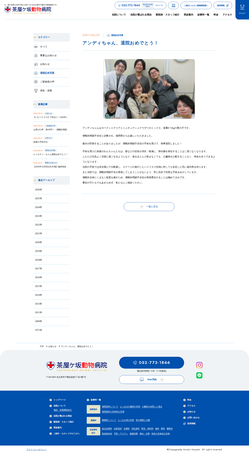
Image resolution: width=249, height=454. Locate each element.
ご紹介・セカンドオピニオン (67, 433)
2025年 (38, 198)
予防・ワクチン (121, 433)
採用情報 (191, 423)
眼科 (163, 428)
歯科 (157, 428)
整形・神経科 (147, 428)
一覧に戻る (152, 206)
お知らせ (191, 411)
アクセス (227, 14)
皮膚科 (127, 428)
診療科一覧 (96, 400)
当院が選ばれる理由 (141, 14)
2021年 (38, 233)
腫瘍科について (109, 420)
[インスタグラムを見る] (199, 365)
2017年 (38, 268)
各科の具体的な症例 (160, 433)
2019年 (38, 251)
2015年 (38, 286)
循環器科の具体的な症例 (113, 411)
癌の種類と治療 (143, 420)
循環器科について (110, 406)
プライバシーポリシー (36, 449)
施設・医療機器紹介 (63, 410)
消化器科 (135, 428)
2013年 (38, 304)
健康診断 (134, 433)
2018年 (38, 260)
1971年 (38, 330)
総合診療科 (107, 428)
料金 (216, 14)
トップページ (60, 400)
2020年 (38, 242)
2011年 (38, 312)
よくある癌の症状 (126, 420)
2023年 (38, 216)
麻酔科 (170, 428)
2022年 (38, 224)
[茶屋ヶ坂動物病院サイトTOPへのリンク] (76, 367)
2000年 (38, 321)
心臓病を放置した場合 (152, 406)
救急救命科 (107, 433)
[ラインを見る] (199, 375)
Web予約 (152, 379)
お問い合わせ (193, 417)
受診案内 (188, 14)
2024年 (38, 207)
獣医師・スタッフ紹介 (168, 14)
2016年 (38, 277)
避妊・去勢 (145, 433)
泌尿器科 (118, 428)
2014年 (38, 295)
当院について (60, 406)
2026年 (38, 189)
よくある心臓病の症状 (130, 406)
